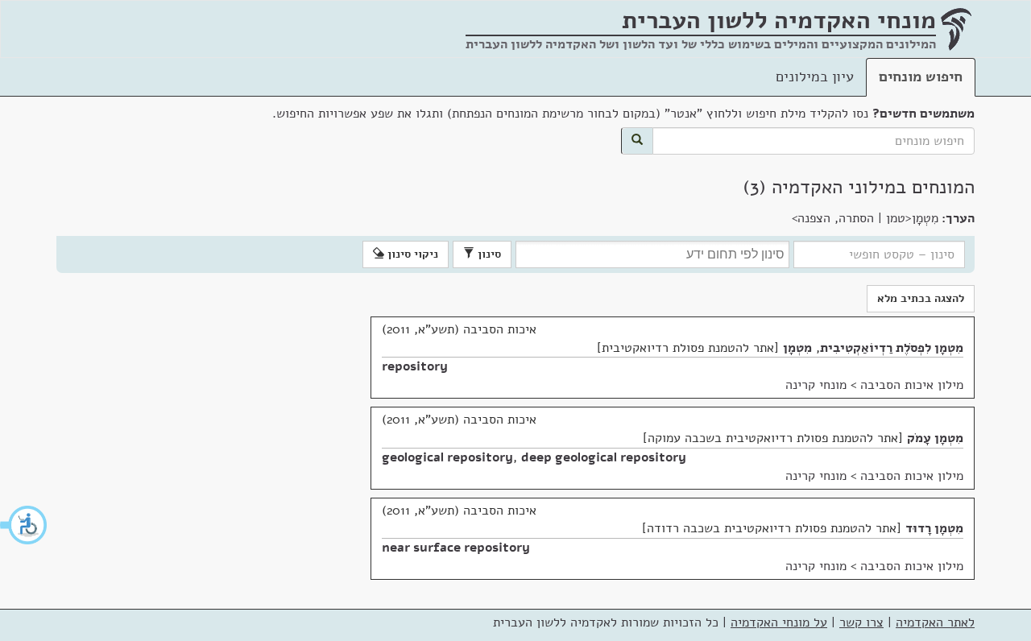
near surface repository (456, 547)
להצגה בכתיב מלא (920, 298)
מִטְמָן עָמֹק (935, 438)
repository (415, 366)
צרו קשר (861, 622)
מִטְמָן (797, 348)
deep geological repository (603, 457)
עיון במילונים (815, 76)
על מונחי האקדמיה (779, 622)
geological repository (447, 457)
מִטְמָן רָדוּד (934, 528)
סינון (487, 254)
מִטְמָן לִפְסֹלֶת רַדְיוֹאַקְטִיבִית (891, 348)
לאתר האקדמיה (935, 622)
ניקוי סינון (411, 254)
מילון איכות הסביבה (911, 385)
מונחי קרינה (816, 385)
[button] (24, 525)
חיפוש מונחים (921, 76)
